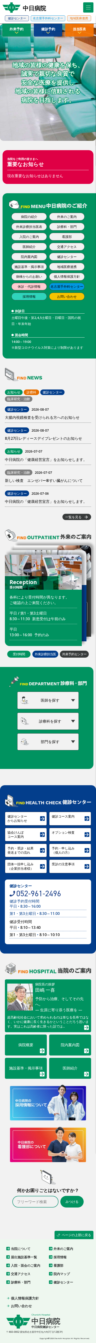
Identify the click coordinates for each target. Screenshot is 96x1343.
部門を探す (50, 741)
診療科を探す (50, 721)
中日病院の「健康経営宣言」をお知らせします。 (46, 459)
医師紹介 (29, 246)
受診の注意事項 (71, 866)
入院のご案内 (29, 236)
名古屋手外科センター (67, 286)
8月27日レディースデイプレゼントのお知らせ (43, 438)
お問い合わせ (67, 296)
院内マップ (59, 1274)
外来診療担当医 (45, 654)
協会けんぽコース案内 (26, 834)
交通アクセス (67, 246)
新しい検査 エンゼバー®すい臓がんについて (44, 480)
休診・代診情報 (29, 286)
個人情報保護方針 (67, 276)
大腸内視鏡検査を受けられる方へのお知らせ (42, 417)
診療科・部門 (67, 226)
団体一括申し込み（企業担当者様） (26, 866)
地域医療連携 (67, 266)
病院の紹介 (29, 216)
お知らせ (13, 392)
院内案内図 (29, 256)
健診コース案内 (71, 818)
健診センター (67, 256)
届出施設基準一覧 (21, 1257)
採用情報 (29, 296)
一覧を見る (77, 517)
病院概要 (31, 1048)
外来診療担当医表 (29, 226)
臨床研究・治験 (18, 399)
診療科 (31, 392)
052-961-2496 (38, 893)
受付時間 (19, 654)
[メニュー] (88, 7)
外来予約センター (74, 654)
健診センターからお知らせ (26, 818)
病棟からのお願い (29, 276)
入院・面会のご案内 (23, 1265)
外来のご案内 (67, 216)
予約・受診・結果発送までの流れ (26, 850)
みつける (72, 1201)
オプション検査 (71, 834)
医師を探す (50, 700)
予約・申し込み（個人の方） (71, 850)
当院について (18, 1248)
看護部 (67, 236)
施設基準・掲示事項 (29, 266)
